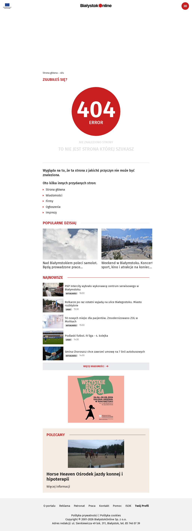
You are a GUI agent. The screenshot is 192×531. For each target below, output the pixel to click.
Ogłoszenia (53, 207)
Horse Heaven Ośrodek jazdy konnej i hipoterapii (84, 477)
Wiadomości (54, 195)
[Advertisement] (96, 40)
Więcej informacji (58, 486)
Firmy (49, 201)
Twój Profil (142, 506)
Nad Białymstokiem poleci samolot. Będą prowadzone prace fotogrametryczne (70, 265)
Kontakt (104, 506)
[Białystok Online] (96, 6)
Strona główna (50, 73)
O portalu (50, 506)
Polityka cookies (110, 515)
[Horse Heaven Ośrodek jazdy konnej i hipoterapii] (96, 454)
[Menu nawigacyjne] (185, 6)
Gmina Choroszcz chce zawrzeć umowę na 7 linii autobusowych (105, 351)
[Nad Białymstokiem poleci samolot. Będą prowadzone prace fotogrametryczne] (70, 244)
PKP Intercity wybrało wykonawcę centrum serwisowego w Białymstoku (102, 287)
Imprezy (51, 212)
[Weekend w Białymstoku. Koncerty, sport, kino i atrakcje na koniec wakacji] (128, 244)
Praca (91, 506)
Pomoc (117, 506)
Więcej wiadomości (93, 366)
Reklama (64, 506)
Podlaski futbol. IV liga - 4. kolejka (86, 335)
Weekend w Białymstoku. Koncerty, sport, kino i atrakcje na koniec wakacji (128, 265)
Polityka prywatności (84, 515)
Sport (68, 310)
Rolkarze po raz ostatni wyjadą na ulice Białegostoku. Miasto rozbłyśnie (103, 303)
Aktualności (71, 294)
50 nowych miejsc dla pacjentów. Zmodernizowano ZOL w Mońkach (101, 319)
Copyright (71, 519)
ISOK (128, 506)
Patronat (79, 506)
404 (62, 73)
